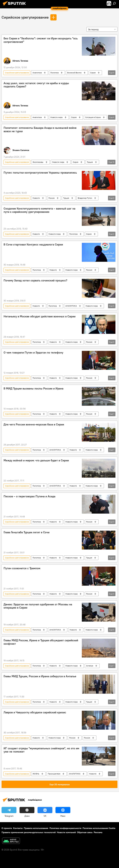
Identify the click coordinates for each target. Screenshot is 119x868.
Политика (54, 72)
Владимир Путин (85, 198)
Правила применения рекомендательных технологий (29, 832)
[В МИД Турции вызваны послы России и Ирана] (98, 396)
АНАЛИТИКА (71, 306)
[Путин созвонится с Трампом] (98, 576)
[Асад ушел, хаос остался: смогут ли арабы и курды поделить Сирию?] (98, 91)
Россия (51, 198)
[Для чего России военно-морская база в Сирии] (98, 432)
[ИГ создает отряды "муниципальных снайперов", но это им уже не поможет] (98, 756)
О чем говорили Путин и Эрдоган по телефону (33, 352)
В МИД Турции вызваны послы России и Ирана (33, 388)
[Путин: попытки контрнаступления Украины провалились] (98, 180)
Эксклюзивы (38, 162)
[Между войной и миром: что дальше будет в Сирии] (98, 468)
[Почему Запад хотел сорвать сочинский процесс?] (98, 288)
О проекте (7, 828)
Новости (36, 198)
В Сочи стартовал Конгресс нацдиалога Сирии (33, 244)
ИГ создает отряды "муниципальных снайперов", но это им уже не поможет (41, 750)
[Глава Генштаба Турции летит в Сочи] (98, 540)
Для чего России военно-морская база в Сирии (34, 424)
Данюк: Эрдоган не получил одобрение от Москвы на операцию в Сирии (38, 606)
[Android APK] (11, 841)
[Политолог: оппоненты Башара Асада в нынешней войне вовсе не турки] (98, 135)
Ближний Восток (74, 72)
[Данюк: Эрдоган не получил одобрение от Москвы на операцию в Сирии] (98, 612)
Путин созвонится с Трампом (22, 568)
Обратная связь (85, 832)
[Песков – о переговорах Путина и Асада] (98, 504)
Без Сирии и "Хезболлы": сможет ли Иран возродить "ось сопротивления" (41, 40)
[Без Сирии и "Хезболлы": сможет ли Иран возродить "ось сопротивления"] (98, 46)
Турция (90, 162)
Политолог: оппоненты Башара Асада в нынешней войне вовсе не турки (40, 129)
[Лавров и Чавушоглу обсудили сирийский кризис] (98, 720)
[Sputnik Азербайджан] (15, 6)
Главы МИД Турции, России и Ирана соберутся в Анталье (40, 676)
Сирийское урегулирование (25, 17)
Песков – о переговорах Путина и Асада (29, 496)
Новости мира (56, 117)
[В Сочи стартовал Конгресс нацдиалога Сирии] (98, 252)
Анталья (89, 666)
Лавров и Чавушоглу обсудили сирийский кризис (35, 712)
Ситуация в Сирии (93, 117)
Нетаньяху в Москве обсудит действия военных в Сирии (39, 316)
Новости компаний (66, 832)
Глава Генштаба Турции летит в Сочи (26, 532)
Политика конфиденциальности (65, 828)
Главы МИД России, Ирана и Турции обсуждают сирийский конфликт (41, 642)
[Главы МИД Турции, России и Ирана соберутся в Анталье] (98, 684)
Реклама (98, 832)
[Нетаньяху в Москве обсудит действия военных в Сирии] (98, 324)
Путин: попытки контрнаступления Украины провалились (40, 172)
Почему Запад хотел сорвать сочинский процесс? (35, 280)
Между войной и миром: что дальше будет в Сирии (36, 460)
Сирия (93, 72)
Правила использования (36, 828)
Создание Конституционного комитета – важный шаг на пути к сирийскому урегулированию (39, 210)
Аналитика (37, 72)
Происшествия (54, 774)
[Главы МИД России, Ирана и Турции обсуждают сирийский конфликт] (98, 648)
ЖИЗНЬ (36, 774)
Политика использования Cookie (99, 828)
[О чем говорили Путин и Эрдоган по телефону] (98, 360)
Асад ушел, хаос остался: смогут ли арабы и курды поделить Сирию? (36, 85)
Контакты (18, 828)
